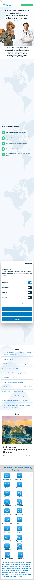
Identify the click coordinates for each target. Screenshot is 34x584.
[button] (31, 439)
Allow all (17, 309)
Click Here (23, 576)
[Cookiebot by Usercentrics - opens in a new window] (25, 264)
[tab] (7, 476)
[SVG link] (7, 4)
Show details (25, 304)
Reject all (17, 319)
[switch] (30, 287)
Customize (17, 314)
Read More (5, 459)
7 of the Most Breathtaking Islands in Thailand (15, 449)
